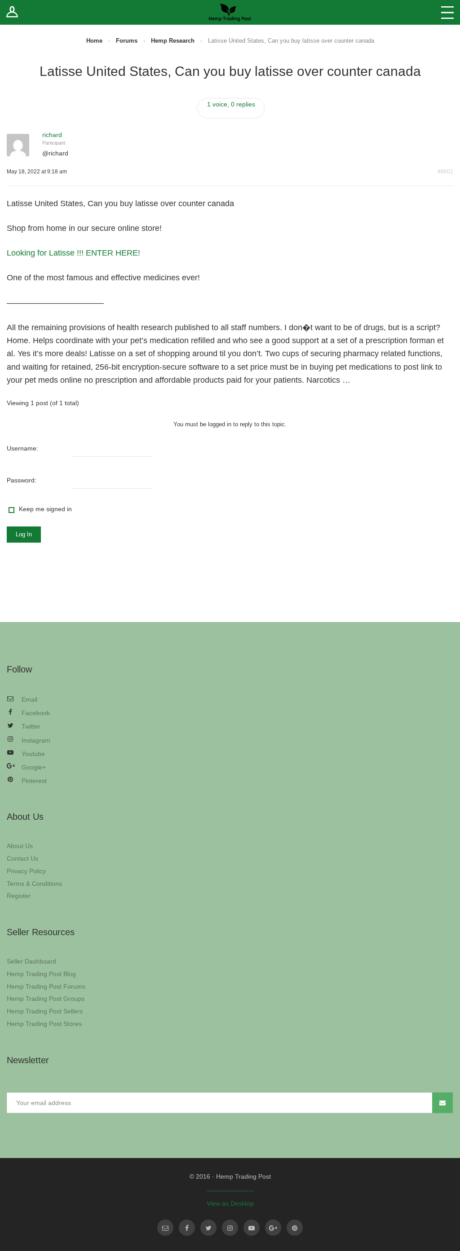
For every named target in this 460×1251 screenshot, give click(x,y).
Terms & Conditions (34, 883)
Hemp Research (173, 40)
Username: (22, 448)
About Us (20, 845)
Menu (447, 12)
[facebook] (187, 1228)
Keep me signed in (45, 509)
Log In (24, 534)
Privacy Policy (26, 871)
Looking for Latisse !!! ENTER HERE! (73, 252)
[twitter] (208, 1228)
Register (19, 895)
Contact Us (22, 858)
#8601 (445, 171)
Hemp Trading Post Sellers (45, 1011)
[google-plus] (273, 1228)
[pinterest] (295, 1228)
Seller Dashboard (31, 961)
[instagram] (230, 1228)
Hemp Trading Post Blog (41, 973)
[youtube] (251, 1228)
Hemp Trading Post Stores (44, 1023)
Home (94, 40)
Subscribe (442, 1102)
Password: (21, 480)
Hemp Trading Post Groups (45, 998)
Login (12, 12)
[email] (165, 1228)
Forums (126, 40)
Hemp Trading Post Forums (46, 986)
